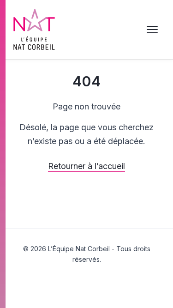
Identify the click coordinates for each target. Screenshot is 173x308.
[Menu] (152, 29)
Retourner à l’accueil (86, 166)
